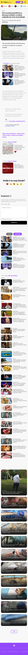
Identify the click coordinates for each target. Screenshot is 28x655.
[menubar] (25, 2)
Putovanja (24, 6)
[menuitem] (25, 2)
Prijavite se (14, 222)
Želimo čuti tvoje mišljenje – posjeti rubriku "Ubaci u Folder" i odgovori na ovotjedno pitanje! (13, 135)
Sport (18, 6)
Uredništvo (3, 651)
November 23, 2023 (9, 126)
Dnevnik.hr (5, 6)
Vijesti (12, 6)
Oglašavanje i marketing (13, 651)
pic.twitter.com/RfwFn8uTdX (17, 121)
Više (14, 631)
